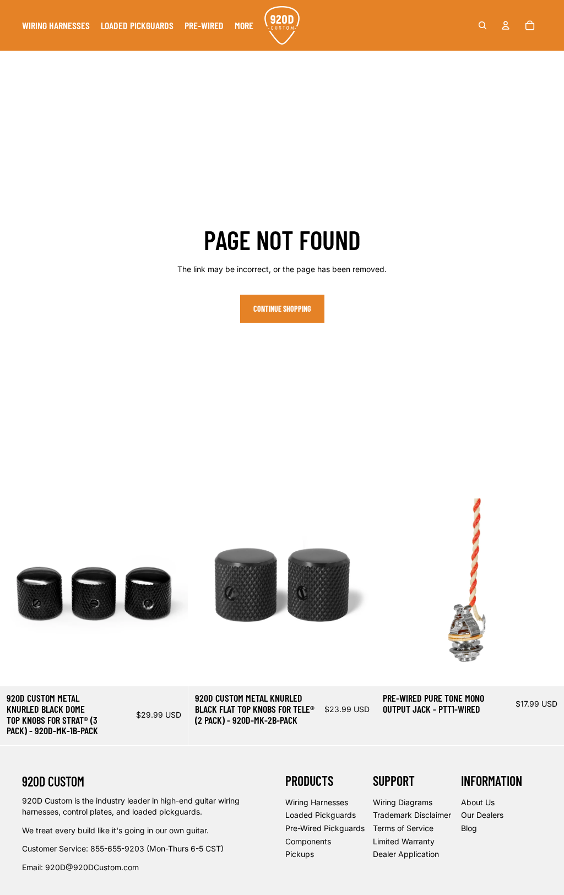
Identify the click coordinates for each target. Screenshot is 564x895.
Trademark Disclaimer (412, 815)
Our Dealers (482, 815)
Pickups (299, 854)
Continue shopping (282, 308)
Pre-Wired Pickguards (325, 828)
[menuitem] (56, 25)
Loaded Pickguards (320, 815)
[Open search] (482, 25)
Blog (469, 828)
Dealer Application (406, 854)
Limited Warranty (404, 841)
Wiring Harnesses (316, 802)
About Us (478, 802)
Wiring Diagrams (402, 802)
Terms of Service (403, 828)
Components (308, 841)
